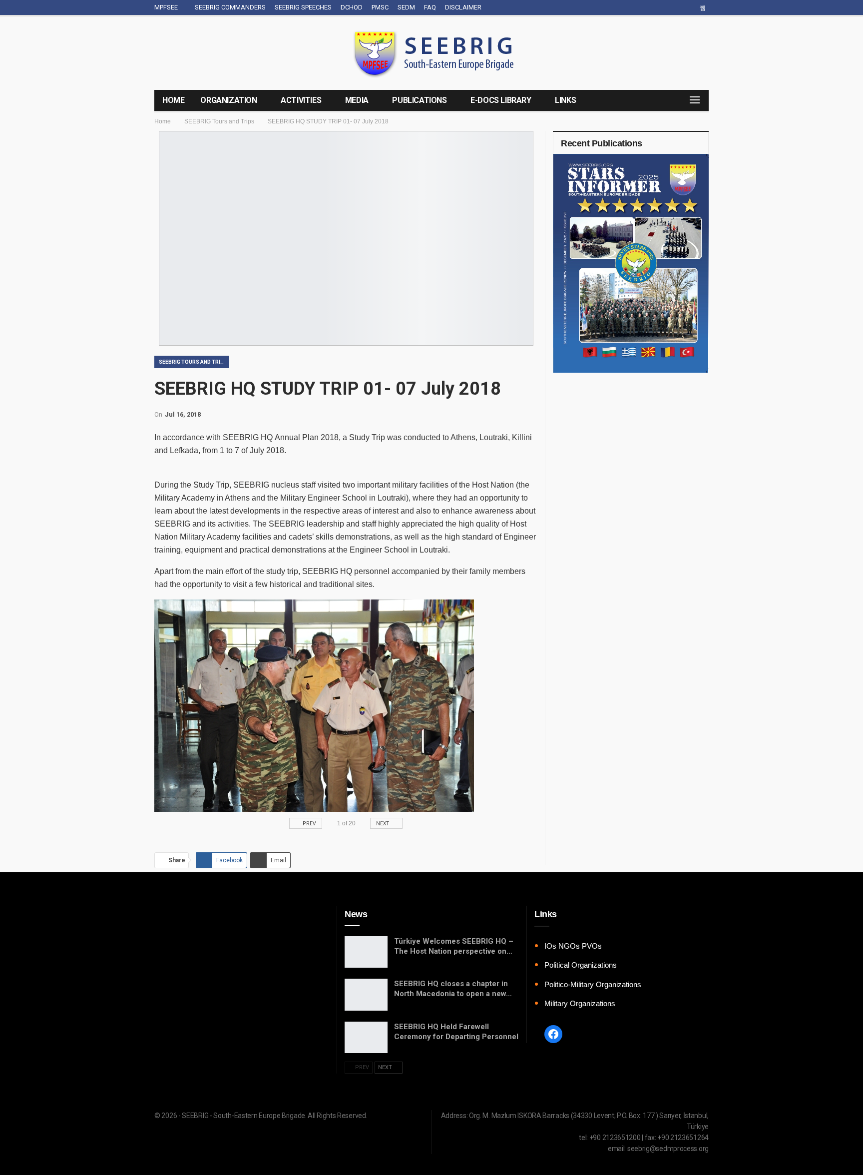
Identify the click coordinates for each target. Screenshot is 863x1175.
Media (357, 100)
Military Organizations (579, 1003)
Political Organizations (580, 965)
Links (565, 100)
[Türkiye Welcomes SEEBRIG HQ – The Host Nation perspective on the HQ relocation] (366, 952)
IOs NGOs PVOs (573, 946)
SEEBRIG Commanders (230, 7)
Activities (301, 100)
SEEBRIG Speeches (303, 7)
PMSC (380, 7)
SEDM (406, 7)
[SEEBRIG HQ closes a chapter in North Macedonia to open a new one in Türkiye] (366, 995)
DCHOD (352, 7)
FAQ (430, 7)
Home (173, 100)
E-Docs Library (500, 100)
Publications (419, 100)
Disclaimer (463, 7)
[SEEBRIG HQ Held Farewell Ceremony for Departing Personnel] (366, 1038)
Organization (228, 100)
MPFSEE (166, 7)
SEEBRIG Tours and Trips (193, 362)
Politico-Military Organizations (592, 984)
